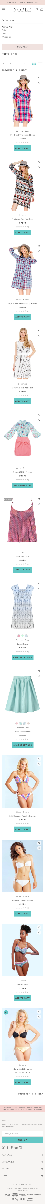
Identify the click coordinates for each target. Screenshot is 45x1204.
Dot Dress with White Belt (22, 388)
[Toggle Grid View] (34, 64)
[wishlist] (39, 78)
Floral (4, 33)
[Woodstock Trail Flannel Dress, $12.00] (22, 100)
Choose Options (22, 657)
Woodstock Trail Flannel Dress (22, 135)
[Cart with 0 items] (41, 9)
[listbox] (14, 64)
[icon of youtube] (16, 1147)
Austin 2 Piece (22, 984)
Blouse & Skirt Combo (22, 472)
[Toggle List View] (40, 64)
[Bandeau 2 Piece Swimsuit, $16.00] (22, 866)
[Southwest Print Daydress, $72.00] (22, 185)
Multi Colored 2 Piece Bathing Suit (22, 816)
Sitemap (28, 1184)
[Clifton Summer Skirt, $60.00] (22, 694)
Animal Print (7, 27)
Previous (7, 70)
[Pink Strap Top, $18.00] (22, 522)
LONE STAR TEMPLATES (21, 1188)
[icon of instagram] (20, 1147)
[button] (22, 47)
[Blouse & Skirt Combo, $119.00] (22, 438)
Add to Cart (22, 148)
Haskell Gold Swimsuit (23, 1069)
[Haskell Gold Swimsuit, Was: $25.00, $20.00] (22, 1034)
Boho (4, 30)
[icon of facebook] (7, 1147)
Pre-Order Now (22, 485)
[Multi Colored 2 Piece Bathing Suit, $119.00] (22, 781)
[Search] (37, 9)
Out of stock (22, 570)
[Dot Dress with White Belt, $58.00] (22, 353)
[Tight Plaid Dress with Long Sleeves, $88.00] (22, 269)
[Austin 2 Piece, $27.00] (22, 950)
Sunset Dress (22, 644)
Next (24, 70)
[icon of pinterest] (11, 1147)
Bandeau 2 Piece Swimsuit (22, 900)
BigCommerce (23, 1190)
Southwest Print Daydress (22, 219)
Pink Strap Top (22, 556)
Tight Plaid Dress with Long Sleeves (22, 303)
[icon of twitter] (3, 1147)
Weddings (6, 37)
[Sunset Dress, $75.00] (22, 606)
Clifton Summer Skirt (22, 731)
